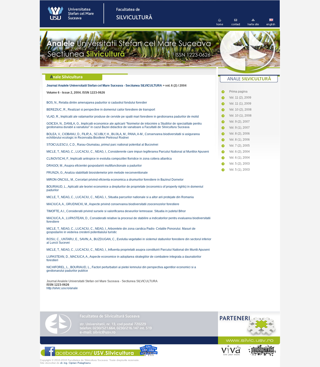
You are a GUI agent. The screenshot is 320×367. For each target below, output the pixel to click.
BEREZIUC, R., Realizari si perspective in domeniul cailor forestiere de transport (100, 109)
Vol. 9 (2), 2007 (239, 121)
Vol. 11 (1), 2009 (240, 103)
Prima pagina (238, 91)
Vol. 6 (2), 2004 (239, 151)
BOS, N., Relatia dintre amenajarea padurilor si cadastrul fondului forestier (96, 102)
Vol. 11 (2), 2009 (240, 97)
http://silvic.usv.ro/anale (62, 288)
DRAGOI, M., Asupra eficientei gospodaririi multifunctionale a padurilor (94, 165)
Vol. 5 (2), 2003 (239, 163)
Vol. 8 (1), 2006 (239, 139)
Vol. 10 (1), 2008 (240, 115)
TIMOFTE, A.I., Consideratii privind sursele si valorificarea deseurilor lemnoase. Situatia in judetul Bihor (116, 211)
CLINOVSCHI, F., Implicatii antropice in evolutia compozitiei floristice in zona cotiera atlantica (109, 158)
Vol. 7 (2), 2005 (239, 145)
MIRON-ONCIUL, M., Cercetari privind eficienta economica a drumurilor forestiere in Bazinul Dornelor (115, 179)
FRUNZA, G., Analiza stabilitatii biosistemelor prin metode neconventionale (97, 172)
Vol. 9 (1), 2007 (239, 127)
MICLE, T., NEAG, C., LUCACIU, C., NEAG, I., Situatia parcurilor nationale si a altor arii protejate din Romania (120, 197)
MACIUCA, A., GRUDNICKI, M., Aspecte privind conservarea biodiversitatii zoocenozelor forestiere (112, 204)
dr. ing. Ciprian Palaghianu (76, 362)
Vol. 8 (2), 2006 (239, 133)
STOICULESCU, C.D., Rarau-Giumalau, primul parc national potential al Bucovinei (102, 144)
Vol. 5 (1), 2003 (239, 169)
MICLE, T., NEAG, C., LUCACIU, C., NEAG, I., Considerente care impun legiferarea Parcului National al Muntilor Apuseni (127, 151)
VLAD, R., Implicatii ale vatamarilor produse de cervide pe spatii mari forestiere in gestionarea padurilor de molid (122, 116)
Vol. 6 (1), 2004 (239, 157)
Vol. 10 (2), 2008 (240, 109)
